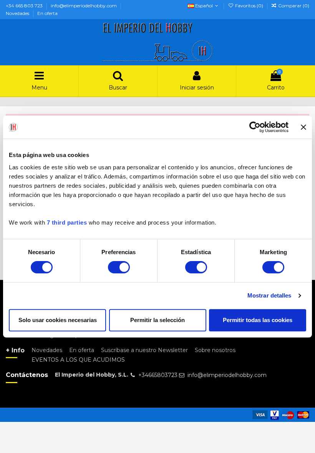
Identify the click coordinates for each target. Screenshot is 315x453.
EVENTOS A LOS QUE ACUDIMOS (78, 359)
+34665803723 (157, 375)
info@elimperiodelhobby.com (84, 5)
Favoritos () (249, 5)
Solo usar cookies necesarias (57, 320)
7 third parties (67, 222)
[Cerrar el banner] (303, 127)
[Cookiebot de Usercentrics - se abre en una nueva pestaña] (254, 127)
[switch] (119, 267)
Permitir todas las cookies (257, 320)
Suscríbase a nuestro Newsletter (144, 350)
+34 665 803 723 (25, 5)
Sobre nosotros (215, 350)
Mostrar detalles (269, 295)
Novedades (18, 13)
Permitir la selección (157, 320)
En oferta (47, 13)
